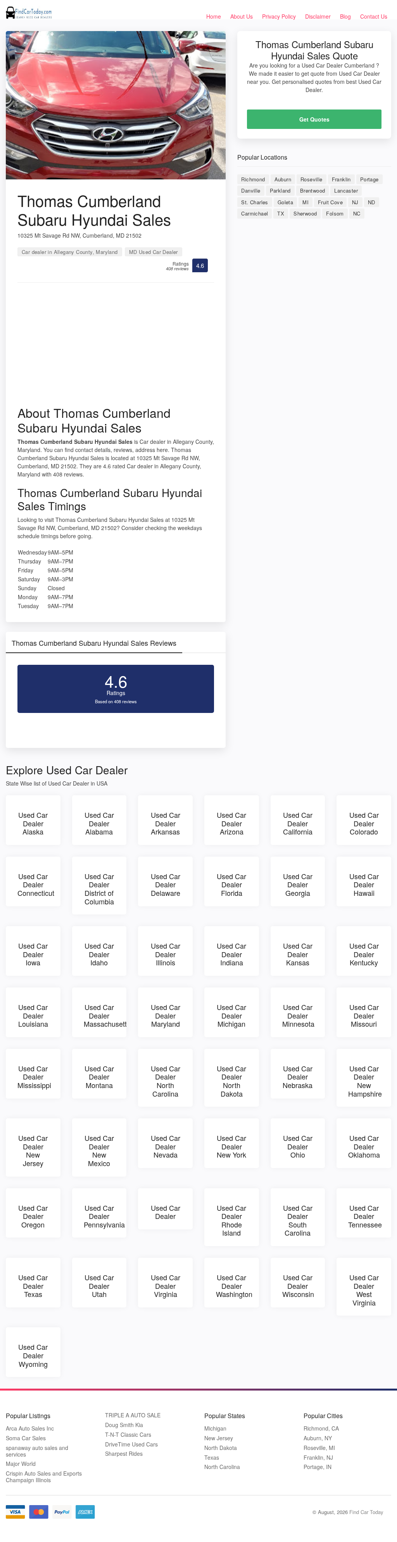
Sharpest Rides (124, 1453)
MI (305, 202)
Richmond (253, 179)
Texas (211, 1457)
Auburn (282, 179)
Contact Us (373, 16)
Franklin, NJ (318, 1457)
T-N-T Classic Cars (128, 1434)
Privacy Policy (279, 16)
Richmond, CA (321, 1428)
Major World (21, 1463)
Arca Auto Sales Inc (30, 1428)
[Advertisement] (115, 346)
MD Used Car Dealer (153, 252)
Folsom (334, 213)
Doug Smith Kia (124, 1425)
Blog (345, 16)
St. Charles (254, 202)
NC (357, 213)
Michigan (215, 1428)
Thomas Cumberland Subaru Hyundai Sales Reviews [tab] (94, 643)
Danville (250, 190)
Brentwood (312, 190)
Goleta (285, 202)
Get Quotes (314, 119)
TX (280, 213)
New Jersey (218, 1438)
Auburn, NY (318, 1438)
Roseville (311, 179)
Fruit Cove (330, 202)
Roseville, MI (319, 1448)
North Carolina (222, 1467)
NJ (355, 202)
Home (213, 16)
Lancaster (346, 190)
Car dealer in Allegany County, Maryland (70, 252)
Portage (369, 179)
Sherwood (305, 213)
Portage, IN (317, 1467)
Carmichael (254, 213)
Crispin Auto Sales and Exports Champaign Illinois (44, 1476)
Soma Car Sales (26, 1438)
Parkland (280, 190)
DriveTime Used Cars (131, 1444)
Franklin (341, 179)
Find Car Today (366, 1512)
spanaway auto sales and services (37, 1451)
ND (371, 202)
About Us (241, 16)
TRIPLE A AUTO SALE (133, 1415)
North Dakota (220, 1448)
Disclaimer (318, 16)
